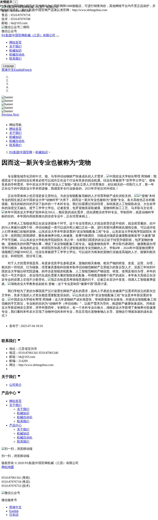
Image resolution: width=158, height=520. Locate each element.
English (18, 69)
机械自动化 (17, 54)
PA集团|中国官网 (20, 152)
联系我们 (15, 58)
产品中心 (15, 425)
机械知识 (15, 50)
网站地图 (8, 467)
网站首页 (15, 42)
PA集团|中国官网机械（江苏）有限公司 (28, 35)
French (27, 69)
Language (8, 65)
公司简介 (15, 384)
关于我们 (15, 46)
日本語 (13, 514)
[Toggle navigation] (57, 36)
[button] (7, 114)
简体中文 (8, 69)
